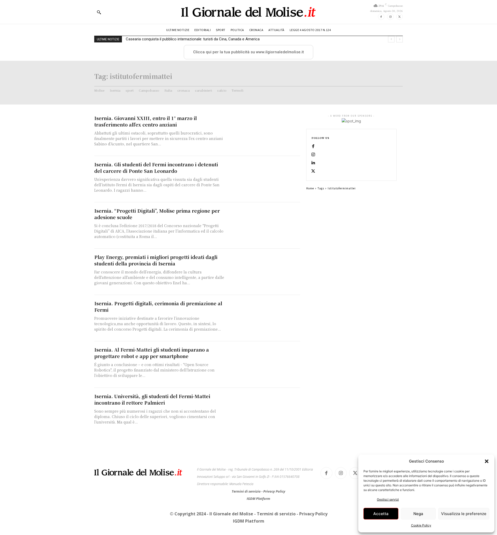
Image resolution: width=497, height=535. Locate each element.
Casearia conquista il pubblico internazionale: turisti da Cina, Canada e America (193, 39)
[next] (399, 39)
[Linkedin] (313, 163)
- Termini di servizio (275, 514)
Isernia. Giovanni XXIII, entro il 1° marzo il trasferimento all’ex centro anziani (145, 121)
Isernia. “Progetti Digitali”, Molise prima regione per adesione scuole (157, 213)
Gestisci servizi (388, 499)
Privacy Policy (274, 491)
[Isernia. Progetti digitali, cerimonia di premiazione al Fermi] (264, 318)
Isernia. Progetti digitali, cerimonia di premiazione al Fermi (158, 306)
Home (310, 188)
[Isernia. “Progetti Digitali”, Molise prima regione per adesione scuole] (264, 225)
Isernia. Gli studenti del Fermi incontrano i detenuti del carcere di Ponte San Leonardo (156, 167)
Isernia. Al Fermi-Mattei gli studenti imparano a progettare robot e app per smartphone (151, 352)
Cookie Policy (421, 525)
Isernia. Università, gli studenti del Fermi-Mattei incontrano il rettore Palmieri (152, 399)
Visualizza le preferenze (463, 513)
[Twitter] (399, 16)
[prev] (391, 39)
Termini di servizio (246, 491)
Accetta (381, 513)
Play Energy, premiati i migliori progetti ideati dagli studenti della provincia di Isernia (155, 260)
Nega (418, 513)
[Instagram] (390, 16)
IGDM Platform (258, 498)
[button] (486, 461)
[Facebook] (381, 16)
